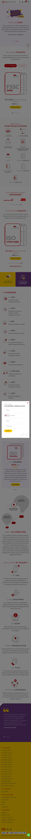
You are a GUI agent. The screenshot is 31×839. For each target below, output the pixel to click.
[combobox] (7, 415)
